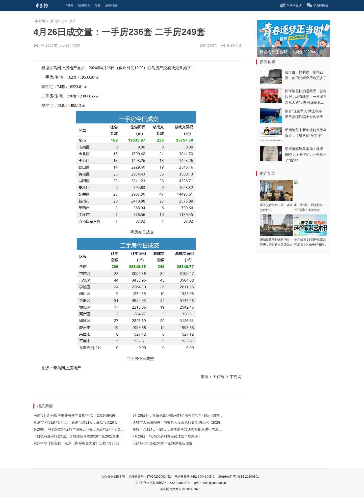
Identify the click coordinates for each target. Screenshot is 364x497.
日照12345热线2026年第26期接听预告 (162, 443)
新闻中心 (57, 21)
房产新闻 (268, 173)
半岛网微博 (294, 5)
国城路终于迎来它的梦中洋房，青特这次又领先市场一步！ (276, 244)
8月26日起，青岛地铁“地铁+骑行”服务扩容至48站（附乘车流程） (183, 415)
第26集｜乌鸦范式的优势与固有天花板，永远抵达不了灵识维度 (82, 429)
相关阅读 (45, 406)
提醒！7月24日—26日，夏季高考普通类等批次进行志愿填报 (179, 429)
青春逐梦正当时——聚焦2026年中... (291, 52)
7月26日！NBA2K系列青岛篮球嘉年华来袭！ (167, 436)
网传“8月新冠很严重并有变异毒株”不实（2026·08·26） (76, 415)
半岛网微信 (320, 5)
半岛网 (40, 21)
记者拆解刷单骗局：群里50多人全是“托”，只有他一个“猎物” (305, 154)
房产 (72, 21)
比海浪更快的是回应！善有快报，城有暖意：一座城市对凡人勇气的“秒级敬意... (306, 96)
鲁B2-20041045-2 (202, 476)
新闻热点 (268, 62)
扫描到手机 (234, 45)
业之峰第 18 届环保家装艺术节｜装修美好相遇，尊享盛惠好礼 (310, 244)
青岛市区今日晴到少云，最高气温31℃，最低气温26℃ (75, 422)
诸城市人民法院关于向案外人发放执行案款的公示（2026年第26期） (185, 422)
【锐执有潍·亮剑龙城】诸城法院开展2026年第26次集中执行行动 (83, 436)
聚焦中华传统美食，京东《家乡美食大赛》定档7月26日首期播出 (83, 443)
